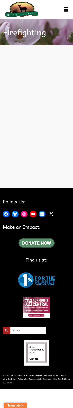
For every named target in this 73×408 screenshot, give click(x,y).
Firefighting (33, 180)
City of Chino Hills (20, 180)
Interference (44, 180)
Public (53, 180)
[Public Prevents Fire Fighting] (36, 87)
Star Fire (61, 180)
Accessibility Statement (42, 379)
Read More (26, 169)
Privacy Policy (17, 379)
